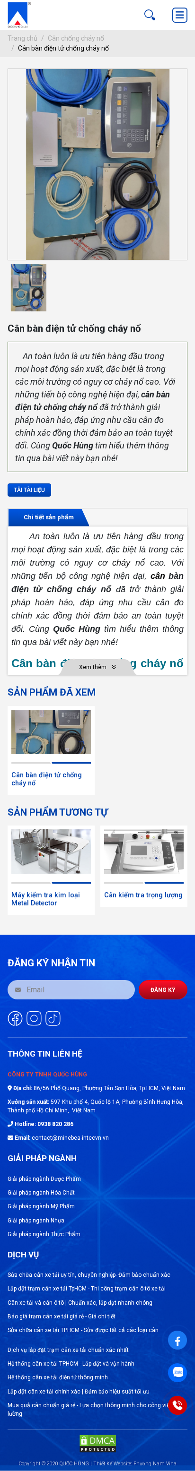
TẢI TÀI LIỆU (29, 490)
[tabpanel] (97, 600)
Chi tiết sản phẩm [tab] (49, 517)
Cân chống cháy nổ (76, 38)
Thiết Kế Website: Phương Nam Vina (135, 1464)
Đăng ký (163, 990)
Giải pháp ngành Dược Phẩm (44, 1179)
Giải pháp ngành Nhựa (36, 1220)
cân (158, 576)
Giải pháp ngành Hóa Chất (41, 1192)
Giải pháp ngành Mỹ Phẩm (41, 1206)
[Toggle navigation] (179, 15)
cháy (121, 563)
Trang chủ (22, 38)
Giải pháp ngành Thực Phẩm (44, 1234)
